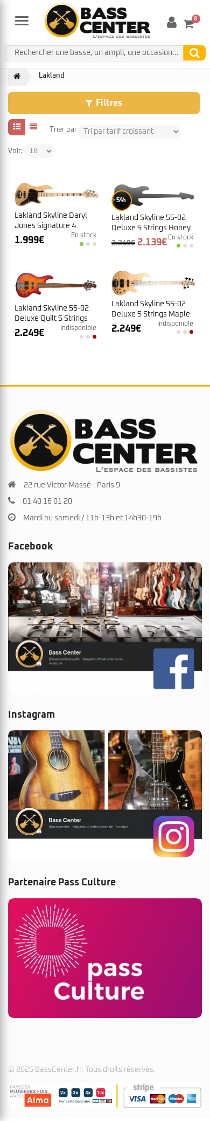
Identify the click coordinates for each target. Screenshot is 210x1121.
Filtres (109, 103)
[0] (189, 23)
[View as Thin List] (33, 127)
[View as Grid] (16, 127)
